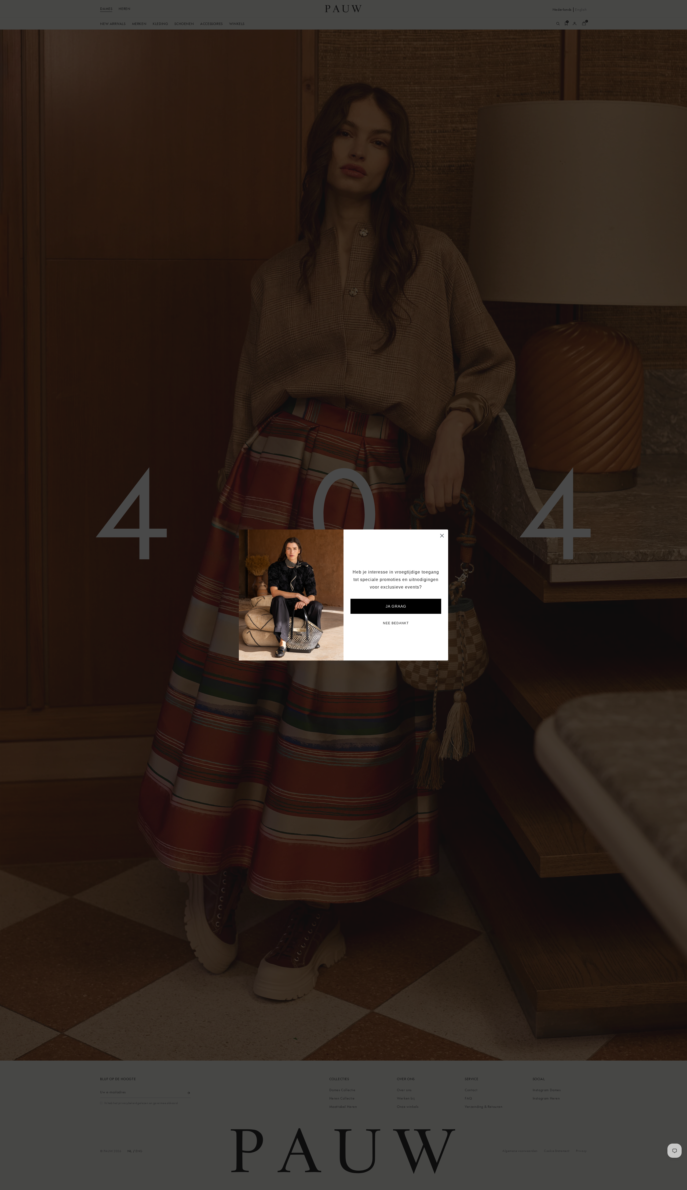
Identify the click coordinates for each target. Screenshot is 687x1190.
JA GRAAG (396, 606)
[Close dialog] (442, 536)
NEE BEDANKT (396, 623)
